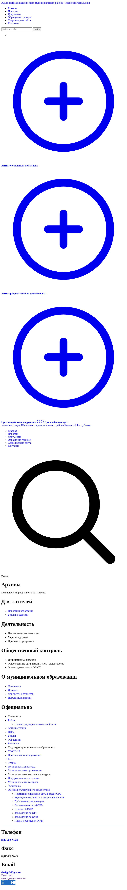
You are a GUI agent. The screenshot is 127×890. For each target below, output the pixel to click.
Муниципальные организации (25, 770)
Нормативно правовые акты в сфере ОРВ (38, 793)
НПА (11, 731)
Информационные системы (23, 778)
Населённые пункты (19, 697)
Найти (37, 29)
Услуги (12, 735)
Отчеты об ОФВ (24, 809)
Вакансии (13, 743)
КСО (11, 758)
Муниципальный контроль (23, 782)
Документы (14, 14)
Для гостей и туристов (20, 693)
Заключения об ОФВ (26, 816)
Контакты (13, 23)
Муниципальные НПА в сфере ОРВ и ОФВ (39, 797)
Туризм (12, 762)
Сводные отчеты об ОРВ (29, 805)
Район (11, 720)
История (13, 690)
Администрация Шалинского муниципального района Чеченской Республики (45, 2)
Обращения (14, 739)
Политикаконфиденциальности (13, 877)
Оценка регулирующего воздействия (35, 724)
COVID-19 (14, 751)
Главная (12, 8)
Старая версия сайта (19, 20)
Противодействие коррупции (24, 755)
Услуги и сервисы (18, 614)
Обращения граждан (19, 17)
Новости (13, 11)
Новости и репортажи (20, 610)
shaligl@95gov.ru (11, 872)
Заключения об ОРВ (26, 812)
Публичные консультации (29, 801)
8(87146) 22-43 (9, 840)
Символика (14, 686)
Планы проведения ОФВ (29, 820)
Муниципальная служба (21, 766)
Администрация (17, 728)
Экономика (14, 786)
